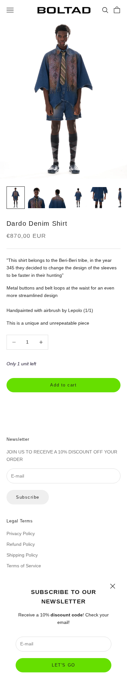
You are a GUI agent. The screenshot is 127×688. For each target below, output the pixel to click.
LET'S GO (63, 665)
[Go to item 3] (57, 197)
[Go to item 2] (36, 197)
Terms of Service (24, 565)
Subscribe (27, 497)
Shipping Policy (22, 555)
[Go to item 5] (99, 197)
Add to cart (63, 385)
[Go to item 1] (16, 197)
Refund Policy (21, 544)
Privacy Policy (21, 533)
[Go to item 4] (78, 197)
